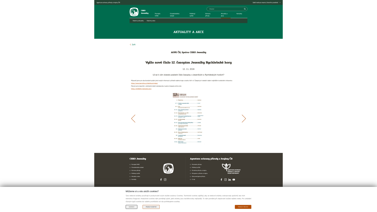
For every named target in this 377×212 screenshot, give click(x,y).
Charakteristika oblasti (137, 167)
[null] (132, 44)
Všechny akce (151, 20)
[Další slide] (244, 118)
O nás (193, 179)
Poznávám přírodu (197, 164)
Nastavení (131, 207)
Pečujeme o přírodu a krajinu (200, 173)
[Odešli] (244, 9)
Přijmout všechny (243, 207)
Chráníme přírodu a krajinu (199, 170)
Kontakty (133, 179)
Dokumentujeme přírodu (198, 176)
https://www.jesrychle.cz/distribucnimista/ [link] (144, 83)
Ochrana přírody (135, 170)
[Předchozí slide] (133, 118)
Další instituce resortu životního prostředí (265, 2)
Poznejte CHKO (135, 164)
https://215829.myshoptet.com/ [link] (141, 89)
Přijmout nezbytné (151, 207)
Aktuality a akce (135, 176)
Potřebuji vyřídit (135, 173)
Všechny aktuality (138, 20)
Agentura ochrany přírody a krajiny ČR (108, 2)
